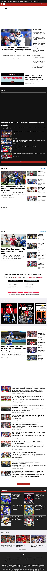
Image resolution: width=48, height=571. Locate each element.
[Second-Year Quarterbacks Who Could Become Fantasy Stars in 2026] (13, 247)
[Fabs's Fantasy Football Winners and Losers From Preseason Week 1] (36, 265)
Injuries (42, 7)
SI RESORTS (26, 1)
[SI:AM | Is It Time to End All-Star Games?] (39, 58)
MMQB (16, 7)
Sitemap (19, 558)
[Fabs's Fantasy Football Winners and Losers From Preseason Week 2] (36, 247)
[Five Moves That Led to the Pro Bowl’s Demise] (39, 51)
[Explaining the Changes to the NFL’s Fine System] (39, 47)
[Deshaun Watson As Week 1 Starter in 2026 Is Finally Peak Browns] (36, 199)
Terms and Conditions (37, 556)
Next (23, 483)
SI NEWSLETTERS (13, 1)
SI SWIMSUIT (6, 1)
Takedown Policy (28, 556)
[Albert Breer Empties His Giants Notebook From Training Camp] (36, 182)
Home (6, 7)
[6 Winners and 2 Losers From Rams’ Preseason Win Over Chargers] (12, 498)
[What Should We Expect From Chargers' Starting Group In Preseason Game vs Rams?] (35, 509)
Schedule (24, 7)
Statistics (38, 7)
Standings (29, 7)
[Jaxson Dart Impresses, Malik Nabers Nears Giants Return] (23, 390)
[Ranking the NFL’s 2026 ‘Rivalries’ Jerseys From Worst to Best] (23, 417)
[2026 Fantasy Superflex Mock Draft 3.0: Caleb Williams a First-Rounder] (36, 256)
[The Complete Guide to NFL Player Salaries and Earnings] (8, 542)
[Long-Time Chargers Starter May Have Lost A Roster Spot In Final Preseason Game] (12, 520)
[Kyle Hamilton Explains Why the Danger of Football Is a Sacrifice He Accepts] (13, 184)
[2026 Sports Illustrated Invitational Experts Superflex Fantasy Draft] (36, 238)
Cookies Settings (8, 560)
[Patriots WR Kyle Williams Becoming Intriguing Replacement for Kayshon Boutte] (35, 498)
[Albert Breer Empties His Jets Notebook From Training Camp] (36, 174)
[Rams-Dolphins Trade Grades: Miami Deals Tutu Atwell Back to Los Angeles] (39, 38)
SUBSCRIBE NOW (37, 1)
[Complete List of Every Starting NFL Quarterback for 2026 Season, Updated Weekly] (23, 399)
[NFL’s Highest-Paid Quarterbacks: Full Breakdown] (23, 542)
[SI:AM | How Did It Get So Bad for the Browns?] (23, 455)
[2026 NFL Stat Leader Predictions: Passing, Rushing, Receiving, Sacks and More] (16, 44)
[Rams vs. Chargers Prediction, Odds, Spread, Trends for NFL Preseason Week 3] (36, 357)
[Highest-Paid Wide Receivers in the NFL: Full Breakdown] (37, 542)
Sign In (44, 4)
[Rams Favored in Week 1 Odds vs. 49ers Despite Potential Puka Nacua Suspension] (13, 344)
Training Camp (11, 7)
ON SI (2, 1)
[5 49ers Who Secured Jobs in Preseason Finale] (35, 520)
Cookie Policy (20, 556)
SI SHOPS (31, 1)
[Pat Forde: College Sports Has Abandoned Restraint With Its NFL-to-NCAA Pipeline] (23, 445)
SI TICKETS (20, 1)
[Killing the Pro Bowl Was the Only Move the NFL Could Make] (39, 62)
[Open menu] (1, 4)
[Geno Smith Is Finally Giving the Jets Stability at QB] (39, 55)
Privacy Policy (8, 556)
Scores (19, 7)
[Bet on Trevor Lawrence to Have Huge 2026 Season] (36, 342)
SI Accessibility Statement (10, 558)
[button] (33, 7)
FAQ (34, 558)
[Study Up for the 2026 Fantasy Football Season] (23, 79)
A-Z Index (26, 558)
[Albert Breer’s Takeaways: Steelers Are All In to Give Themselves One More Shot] (23, 465)
